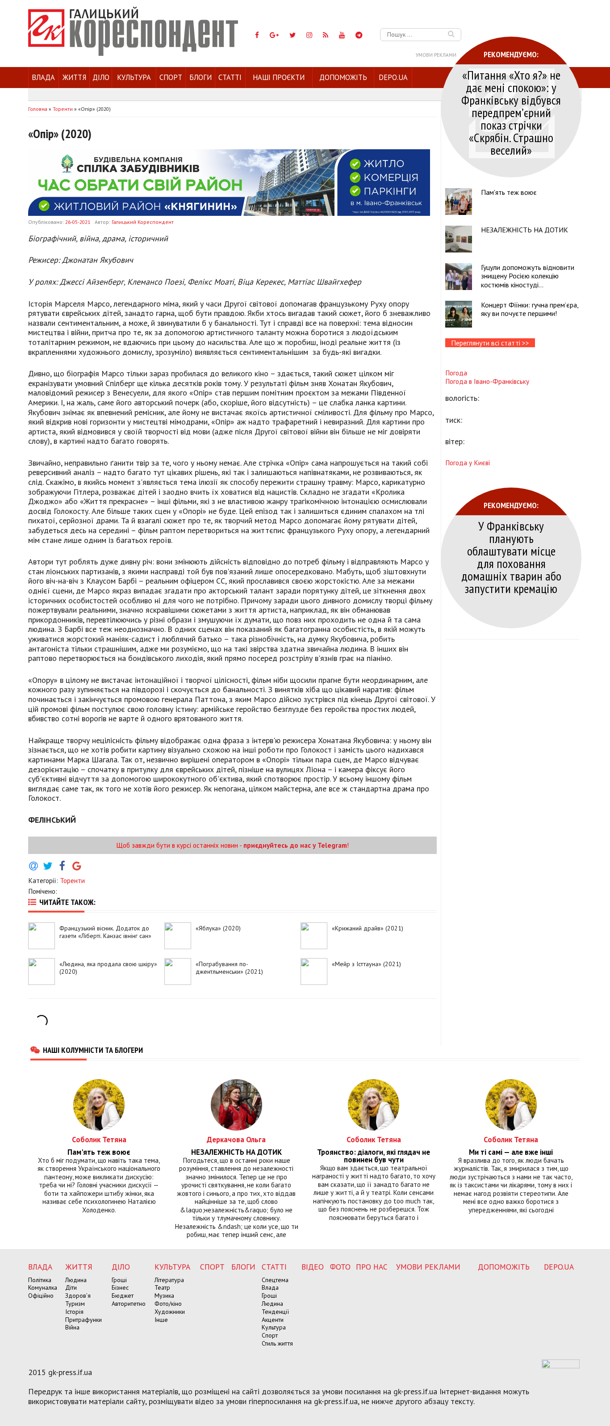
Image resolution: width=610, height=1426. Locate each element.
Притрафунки (83, 1320)
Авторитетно (129, 1304)
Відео (312, 1266)
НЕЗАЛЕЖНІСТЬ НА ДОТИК (524, 229)
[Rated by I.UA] (561, 1365)
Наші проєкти (279, 77)
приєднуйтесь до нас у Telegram (295, 845)
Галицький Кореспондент (143, 222)
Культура (134, 77)
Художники (170, 1312)
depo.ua (393, 77)
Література (169, 1280)
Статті (230, 77)
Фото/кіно (168, 1304)
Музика (164, 1295)
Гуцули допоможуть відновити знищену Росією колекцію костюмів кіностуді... (527, 276)
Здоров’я (78, 1295)
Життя (74, 77)
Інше (161, 1320)
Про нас (372, 1266)
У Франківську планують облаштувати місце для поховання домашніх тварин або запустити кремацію (511, 557)
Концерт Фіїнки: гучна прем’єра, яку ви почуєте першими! (529, 309)
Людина (76, 1280)
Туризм (75, 1304)
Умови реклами (436, 55)
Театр (162, 1287)
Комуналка (42, 1287)
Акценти (273, 1320)
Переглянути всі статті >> (490, 342)
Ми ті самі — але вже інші (511, 1152)
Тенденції (275, 1312)
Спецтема (275, 1280)
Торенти (72, 880)
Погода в (487, 381)
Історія (74, 1312)
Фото (340, 1266)
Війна (72, 1327)
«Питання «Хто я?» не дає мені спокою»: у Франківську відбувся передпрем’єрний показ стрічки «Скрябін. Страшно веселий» (511, 112)
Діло (100, 77)
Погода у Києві (467, 462)
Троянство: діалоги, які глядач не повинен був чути (373, 1156)
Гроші (119, 1280)
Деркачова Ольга (236, 1139)
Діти (71, 1287)
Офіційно (41, 1295)
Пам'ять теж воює (509, 192)
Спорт (170, 77)
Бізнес (120, 1287)
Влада (43, 77)
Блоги (200, 77)
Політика (39, 1280)
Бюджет (123, 1295)
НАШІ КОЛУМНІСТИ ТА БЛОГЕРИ (93, 1049)
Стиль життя (277, 1343)
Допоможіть (343, 77)
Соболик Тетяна (99, 1139)
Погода (456, 372)
